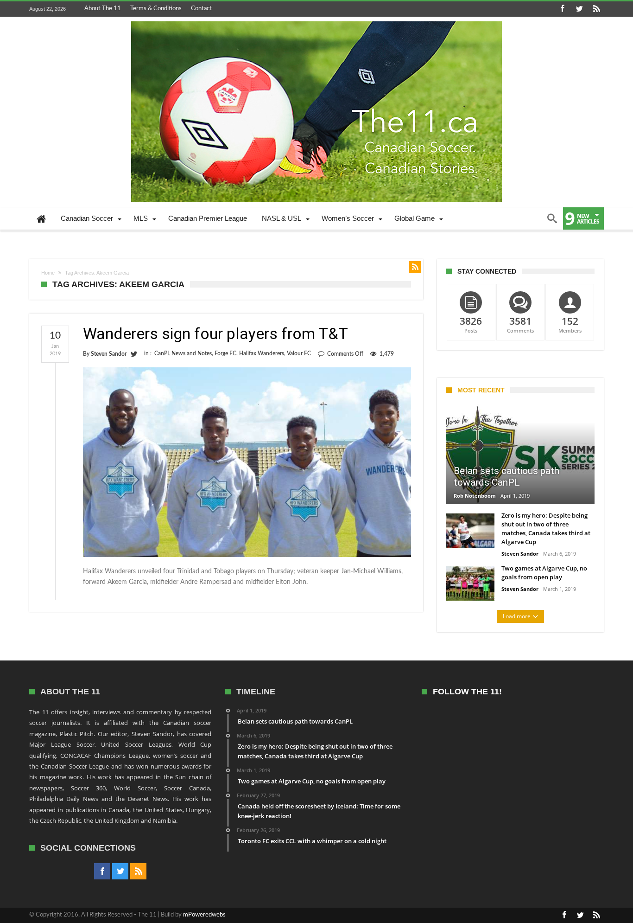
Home (48, 273)
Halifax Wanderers (261, 353)
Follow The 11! (467, 691)
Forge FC (225, 353)
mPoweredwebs (204, 915)
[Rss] (596, 9)
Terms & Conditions (156, 9)
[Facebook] (562, 9)
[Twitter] (579, 9)
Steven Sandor (109, 354)
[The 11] (316, 21)
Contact (201, 9)
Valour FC (299, 353)
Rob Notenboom (475, 495)
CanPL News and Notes (183, 353)
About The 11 (102, 9)
